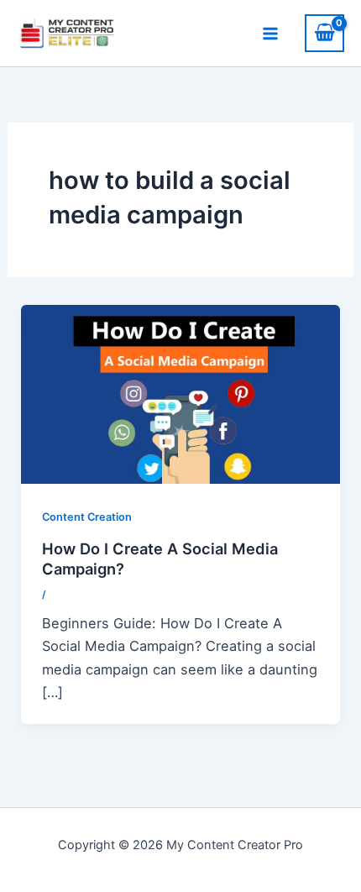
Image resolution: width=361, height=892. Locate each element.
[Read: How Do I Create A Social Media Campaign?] (180, 393)
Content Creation (87, 517)
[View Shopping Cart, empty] (324, 33)
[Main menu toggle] (270, 33)
